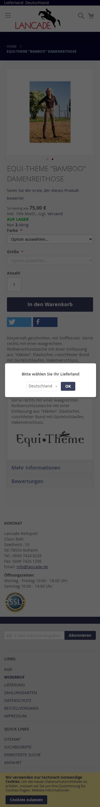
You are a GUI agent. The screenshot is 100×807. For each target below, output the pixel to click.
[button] (43, 386)
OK (68, 386)
